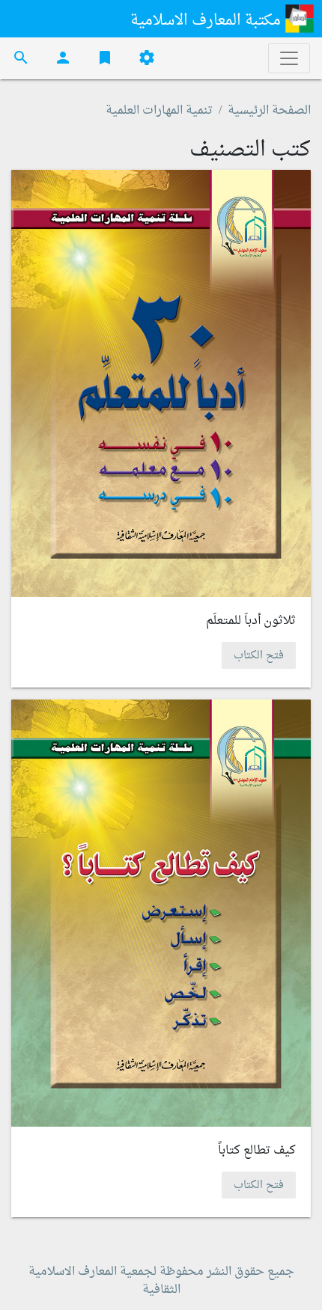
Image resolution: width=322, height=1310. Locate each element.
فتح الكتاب (259, 656)
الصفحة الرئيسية (269, 111)
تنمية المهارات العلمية (159, 111)
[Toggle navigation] (289, 58)
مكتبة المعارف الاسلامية (207, 21)
